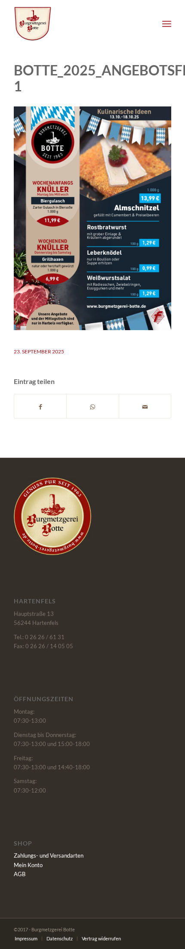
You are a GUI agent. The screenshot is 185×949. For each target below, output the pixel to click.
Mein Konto (28, 865)
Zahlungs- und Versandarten (48, 855)
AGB (19, 874)
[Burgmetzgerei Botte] (76, 23)
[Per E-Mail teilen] (145, 406)
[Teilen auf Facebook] (40, 406)
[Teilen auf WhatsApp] (92, 406)
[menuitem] (166, 23)
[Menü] (166, 23)
